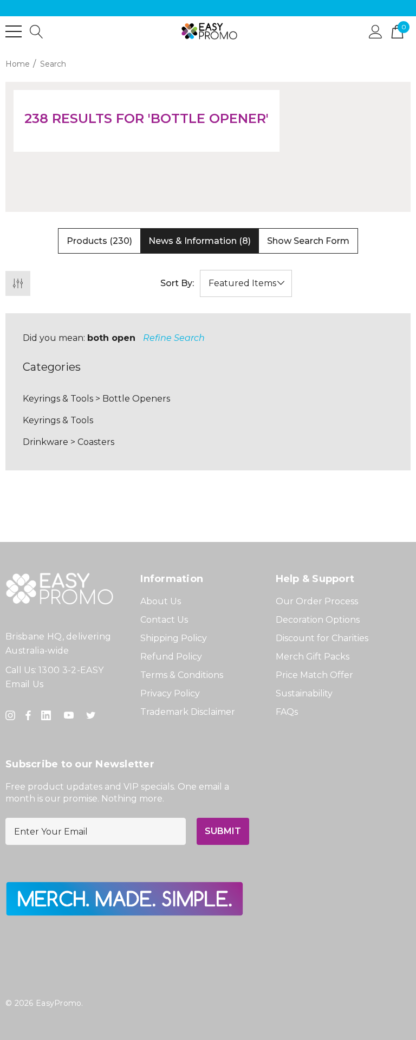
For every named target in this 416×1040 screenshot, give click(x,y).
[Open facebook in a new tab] (28, 715)
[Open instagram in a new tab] (11, 715)
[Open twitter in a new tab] (92, 715)
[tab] (99, 241)
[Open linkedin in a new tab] (48, 715)
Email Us (24, 684)
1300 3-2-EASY (70, 670)
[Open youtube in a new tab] (71, 715)
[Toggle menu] (13, 31)
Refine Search (174, 338)
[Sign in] (375, 31)
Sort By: (177, 283)
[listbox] (246, 283)
